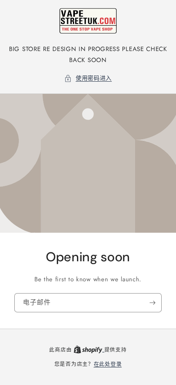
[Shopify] (89, 350)
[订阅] (152, 302)
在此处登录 (108, 364)
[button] (88, 78)
